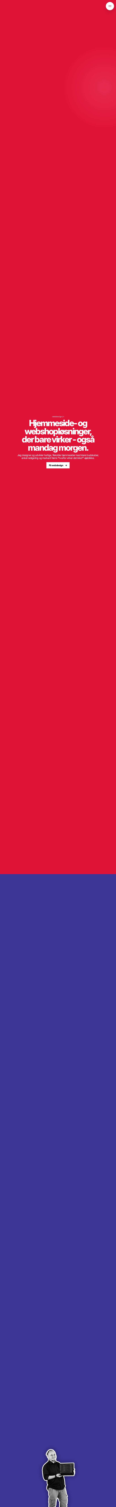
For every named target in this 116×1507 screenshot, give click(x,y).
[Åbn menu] (110, 6)
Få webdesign (56, 465)
